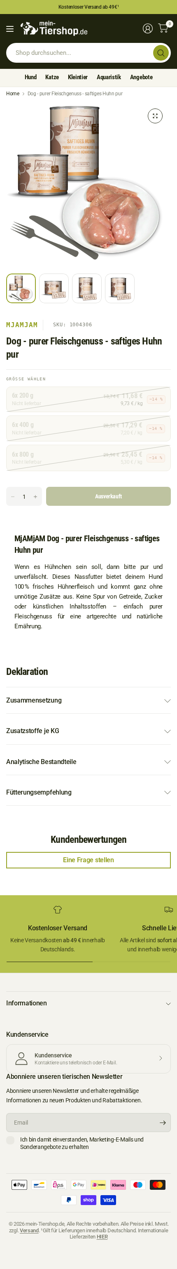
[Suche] (161, 53)
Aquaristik (109, 77)
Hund (31, 77)
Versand (29, 1230)
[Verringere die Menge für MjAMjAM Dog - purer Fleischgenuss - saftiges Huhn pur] (13, 496)
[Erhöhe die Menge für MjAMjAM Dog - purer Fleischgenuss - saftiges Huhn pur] (35, 496)
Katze (51, 77)
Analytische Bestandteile (41, 762)
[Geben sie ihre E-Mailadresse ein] (162, 1122)
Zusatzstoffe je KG (32, 731)
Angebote (141, 77)
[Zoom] (155, 116)
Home (12, 93)
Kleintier (78, 77)
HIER (102, 1237)
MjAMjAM (22, 325)
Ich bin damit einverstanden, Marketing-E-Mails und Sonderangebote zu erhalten (82, 1143)
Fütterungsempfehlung (39, 792)
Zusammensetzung (33, 700)
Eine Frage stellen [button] (88, 860)
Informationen (26, 1003)
